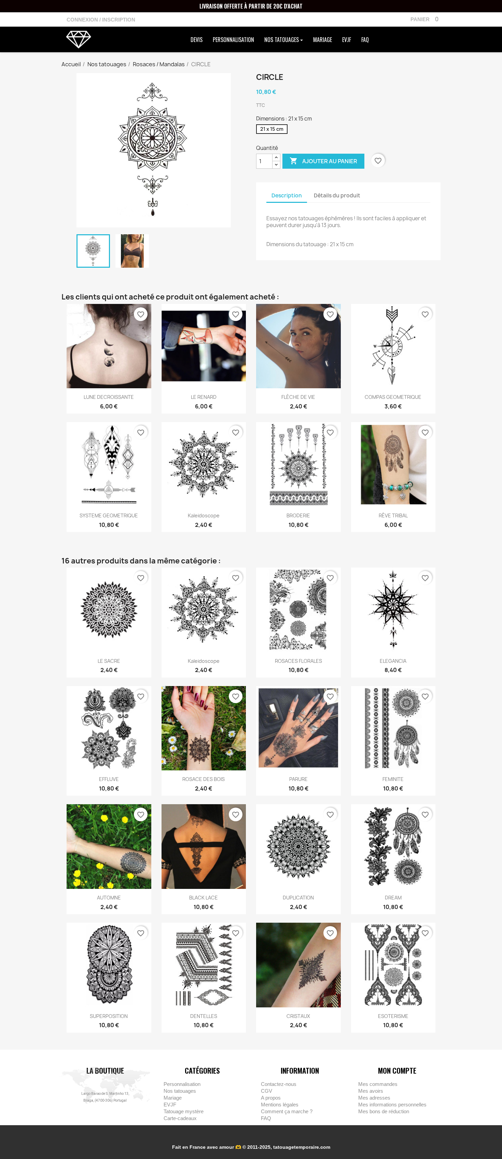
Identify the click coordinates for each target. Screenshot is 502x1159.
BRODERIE (298, 515)
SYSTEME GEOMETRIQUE (109, 515)
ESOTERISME (393, 1016)
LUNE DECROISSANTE (109, 397)
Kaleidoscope (204, 515)
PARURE (298, 779)
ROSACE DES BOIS (203, 779)
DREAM (393, 897)
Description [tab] (286, 195)
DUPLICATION (298, 897)
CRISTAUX (298, 1016)
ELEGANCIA (393, 661)
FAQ (365, 40)
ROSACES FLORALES (298, 661)
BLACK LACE (203, 897)
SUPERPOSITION (109, 1016)
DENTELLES (203, 1016)
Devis (197, 40)
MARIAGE (322, 40)
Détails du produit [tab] (337, 195)
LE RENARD (204, 397)
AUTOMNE (109, 897)
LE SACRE (109, 661)
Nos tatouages (282, 40)
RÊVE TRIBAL (393, 515)
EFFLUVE (109, 779)
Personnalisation (233, 40)
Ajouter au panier (323, 161)
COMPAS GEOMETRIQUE (393, 397)
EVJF (346, 40)
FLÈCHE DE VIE (298, 397)
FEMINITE (393, 779)
